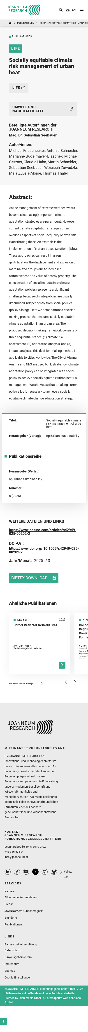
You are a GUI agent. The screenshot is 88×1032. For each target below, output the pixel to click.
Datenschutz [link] (13, 950)
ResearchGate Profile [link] (35, 872)
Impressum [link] (12, 964)
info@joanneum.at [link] (16, 857)
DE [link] (67, 9)
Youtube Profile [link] (26, 872)
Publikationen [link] (25, 23)
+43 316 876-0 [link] (14, 851)
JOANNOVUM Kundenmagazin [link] (24, 911)
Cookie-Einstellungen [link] (18, 977)
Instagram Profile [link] (45, 872)
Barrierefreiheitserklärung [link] (21, 944)
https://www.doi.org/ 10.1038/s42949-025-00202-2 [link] (44, 550)
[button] (66, 682)
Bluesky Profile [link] (54, 872)
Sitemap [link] (10, 970)
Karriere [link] (9, 891)
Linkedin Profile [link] (8, 872)
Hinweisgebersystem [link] (18, 957)
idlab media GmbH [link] (30, 998)
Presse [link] (9, 904)
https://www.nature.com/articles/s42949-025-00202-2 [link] (42, 532)
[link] (3, 1021)
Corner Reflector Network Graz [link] (35, 625)
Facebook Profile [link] (17, 872)
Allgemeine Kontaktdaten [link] (21, 897)
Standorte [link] (11, 917)
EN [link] (73, 9)
